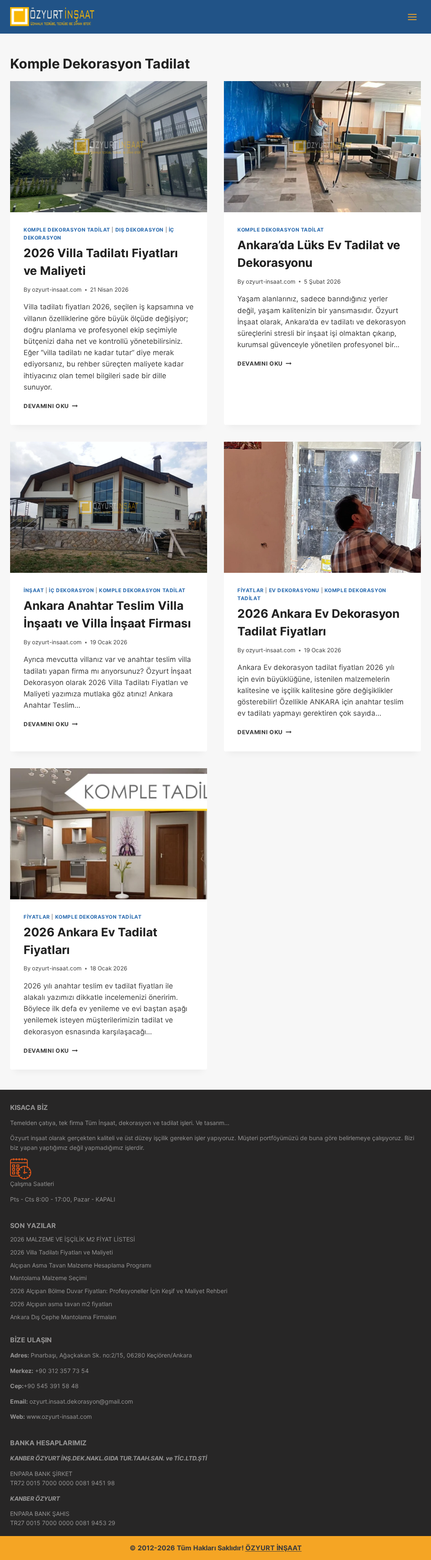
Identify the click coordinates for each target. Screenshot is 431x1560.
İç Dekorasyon (71, 590)
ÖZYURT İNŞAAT (273, 1548)
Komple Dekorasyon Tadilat (67, 230)
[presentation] (108, 146)
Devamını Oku (51, 406)
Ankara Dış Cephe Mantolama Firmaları (63, 1316)
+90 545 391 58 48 (51, 1385)
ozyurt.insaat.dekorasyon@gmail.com (81, 1401)
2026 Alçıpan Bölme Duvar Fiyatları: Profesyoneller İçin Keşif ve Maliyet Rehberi (118, 1290)
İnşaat (34, 590)
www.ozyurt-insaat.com (59, 1416)
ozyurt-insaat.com (57, 289)
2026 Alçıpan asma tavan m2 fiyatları (61, 1303)
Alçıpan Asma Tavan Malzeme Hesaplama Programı (80, 1265)
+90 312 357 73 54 (62, 1370)
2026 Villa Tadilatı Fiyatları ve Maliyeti (61, 1252)
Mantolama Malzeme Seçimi (48, 1277)
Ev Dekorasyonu (294, 590)
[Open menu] (412, 16)
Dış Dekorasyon (139, 230)
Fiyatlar (250, 590)
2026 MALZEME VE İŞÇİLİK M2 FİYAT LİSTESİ (72, 1239)
